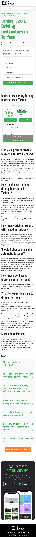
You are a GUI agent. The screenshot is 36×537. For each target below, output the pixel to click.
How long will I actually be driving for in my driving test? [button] (16, 402)
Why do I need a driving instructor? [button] (13, 363)
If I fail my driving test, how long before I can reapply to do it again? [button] (18, 427)
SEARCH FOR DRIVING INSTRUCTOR (18, 449)
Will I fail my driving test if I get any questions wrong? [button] (17, 413)
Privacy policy (23, 535)
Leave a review (18, 137)
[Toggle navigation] (33, 3)
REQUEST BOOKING (18, 140)
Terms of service (13, 535)
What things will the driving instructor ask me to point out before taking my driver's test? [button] (17, 388)
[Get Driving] (8, 2)
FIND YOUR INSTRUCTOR (17, 83)
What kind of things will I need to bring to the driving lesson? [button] (18, 375)
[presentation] (3, 124)
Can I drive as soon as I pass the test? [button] (18, 440)
